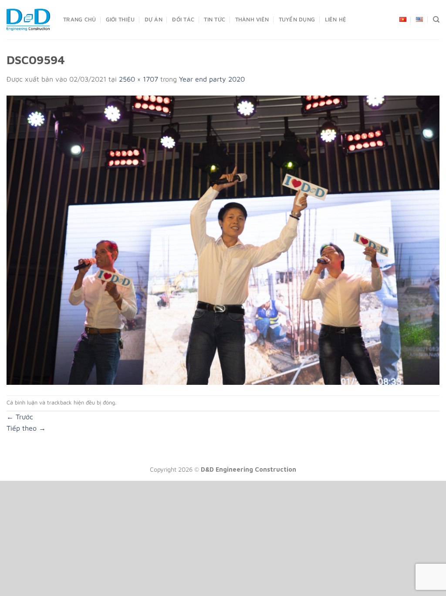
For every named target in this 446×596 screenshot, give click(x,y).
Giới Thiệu (120, 19)
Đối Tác (183, 19)
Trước (20, 417)
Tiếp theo (26, 428)
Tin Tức (214, 19)
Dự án (153, 19)
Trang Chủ (79, 19)
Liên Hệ (336, 19)
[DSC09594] (223, 239)
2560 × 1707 (138, 79)
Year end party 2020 (212, 79)
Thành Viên (252, 19)
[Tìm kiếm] (436, 19)
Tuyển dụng (297, 19)
